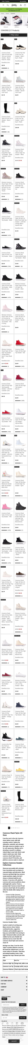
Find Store (22, 1017)
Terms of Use (6, 1010)
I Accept (14, 1041)
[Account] (21, 5)
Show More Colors (6, 62)
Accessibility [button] (23, 1)
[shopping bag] (25, 5)
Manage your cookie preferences (15, 1027)
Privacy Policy (13, 1010)
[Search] (8, 5)
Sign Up (4, 998)
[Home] (14, 5)
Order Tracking (5, 1)
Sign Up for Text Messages (9, 1002)
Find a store (5, 1015)
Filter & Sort (15, 35)
